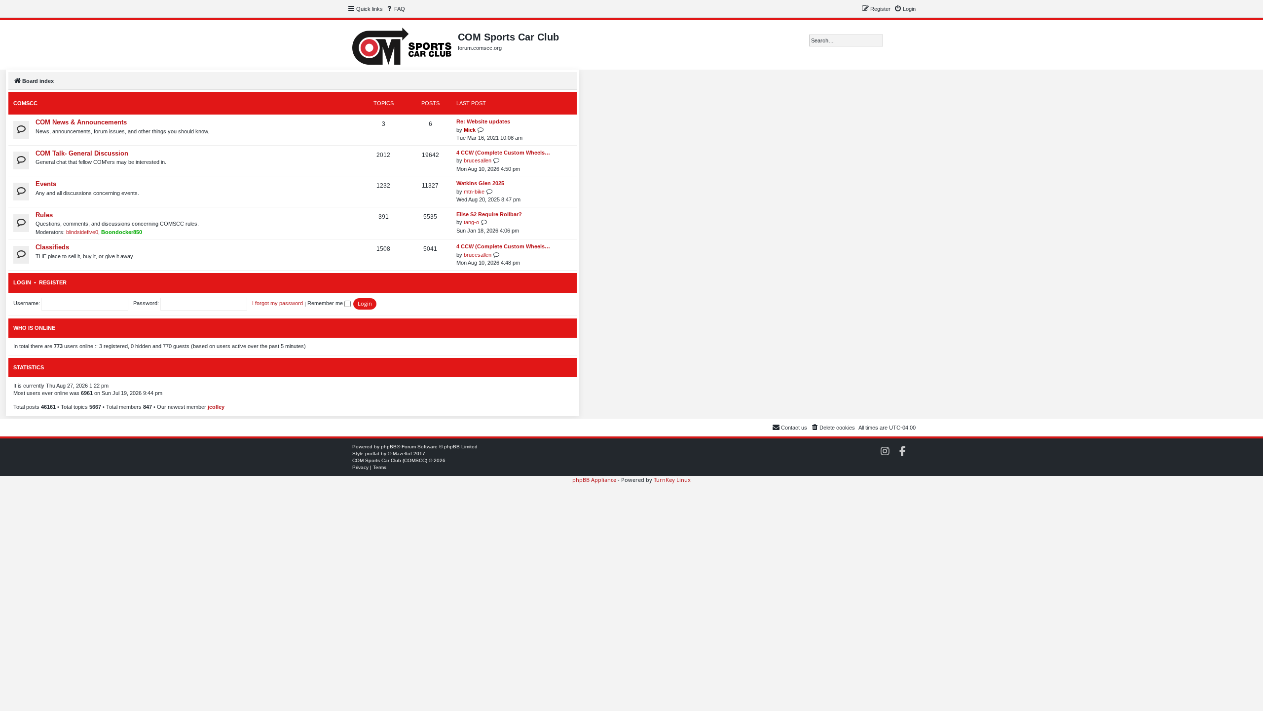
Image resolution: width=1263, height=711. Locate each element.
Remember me (325, 303)
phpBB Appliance (594, 479)
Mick (470, 130)
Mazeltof (402, 453)
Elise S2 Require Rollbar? (489, 214)
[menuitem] (395, 9)
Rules (44, 215)
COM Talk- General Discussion (82, 153)
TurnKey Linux (672, 479)
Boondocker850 (121, 232)
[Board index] (402, 44)
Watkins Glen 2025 (480, 183)
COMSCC (25, 103)
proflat (372, 453)
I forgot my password (277, 303)
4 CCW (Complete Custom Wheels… (503, 153)
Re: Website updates (483, 121)
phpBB (389, 446)
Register (53, 282)
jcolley (216, 407)
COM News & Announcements (81, 122)
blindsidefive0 (82, 232)
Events (46, 184)
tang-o (471, 222)
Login (22, 282)
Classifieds (52, 247)
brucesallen (477, 160)
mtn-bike (474, 192)
